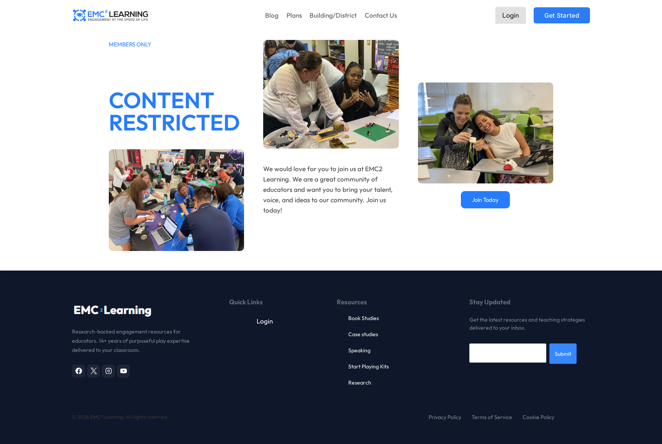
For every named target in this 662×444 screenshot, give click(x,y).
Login (510, 15)
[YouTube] (123, 371)
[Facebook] (78, 371)
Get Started (561, 15)
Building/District (333, 15)
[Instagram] (108, 371)
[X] (93, 371)
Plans (294, 15)
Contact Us (381, 15)
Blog (272, 15)
